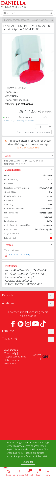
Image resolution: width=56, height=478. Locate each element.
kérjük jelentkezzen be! (28, 147)
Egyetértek (28, 461)
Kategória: (19, 104)
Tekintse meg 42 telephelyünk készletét (18, 120)
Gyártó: (11, 91)
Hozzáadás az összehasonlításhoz (34, 132)
